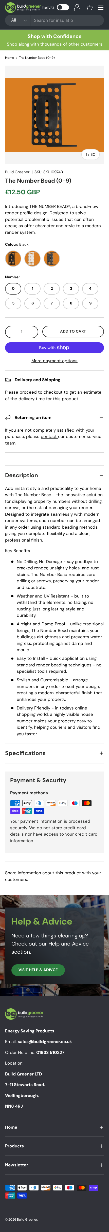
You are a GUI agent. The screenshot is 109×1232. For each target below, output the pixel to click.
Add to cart (73, 331)
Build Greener (17, 172)
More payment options (54, 360)
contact (49, 436)
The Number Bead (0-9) (37, 58)
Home (9, 58)
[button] (89, 7)
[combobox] (54, 20)
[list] (54, 115)
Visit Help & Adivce (38, 969)
